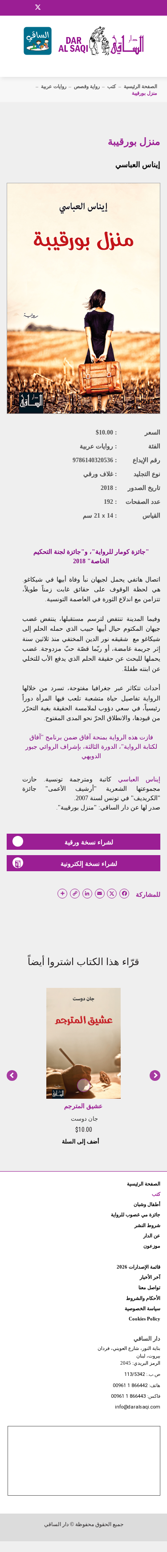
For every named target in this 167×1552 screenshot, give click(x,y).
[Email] (49, 7)
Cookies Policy (144, 1318)
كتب (111, 86)
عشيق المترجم (83, 1106)
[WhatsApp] (60, 7)
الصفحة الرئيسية (140, 86)
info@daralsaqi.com (137, 1407)
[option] (83, 1065)
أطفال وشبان (147, 1204)
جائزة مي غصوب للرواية (135, 1214)
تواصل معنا (149, 1287)
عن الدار (151, 1235)
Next (155, 1075)
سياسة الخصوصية (142, 1308)
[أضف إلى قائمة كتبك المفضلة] (83, 1085)
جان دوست (84, 1118)
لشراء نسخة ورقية (89, 842)
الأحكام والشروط (143, 1298)
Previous (12, 1075)
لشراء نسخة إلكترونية (89, 863)
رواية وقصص (87, 86)
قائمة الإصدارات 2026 (138, 1266)
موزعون (151, 1245)
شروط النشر (147, 1225)
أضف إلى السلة (81, 1141)
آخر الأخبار (150, 1277)
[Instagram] (26, 7)
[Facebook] (15, 7)
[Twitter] (38, 6)
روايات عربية (53, 86)
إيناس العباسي (137, 164)
